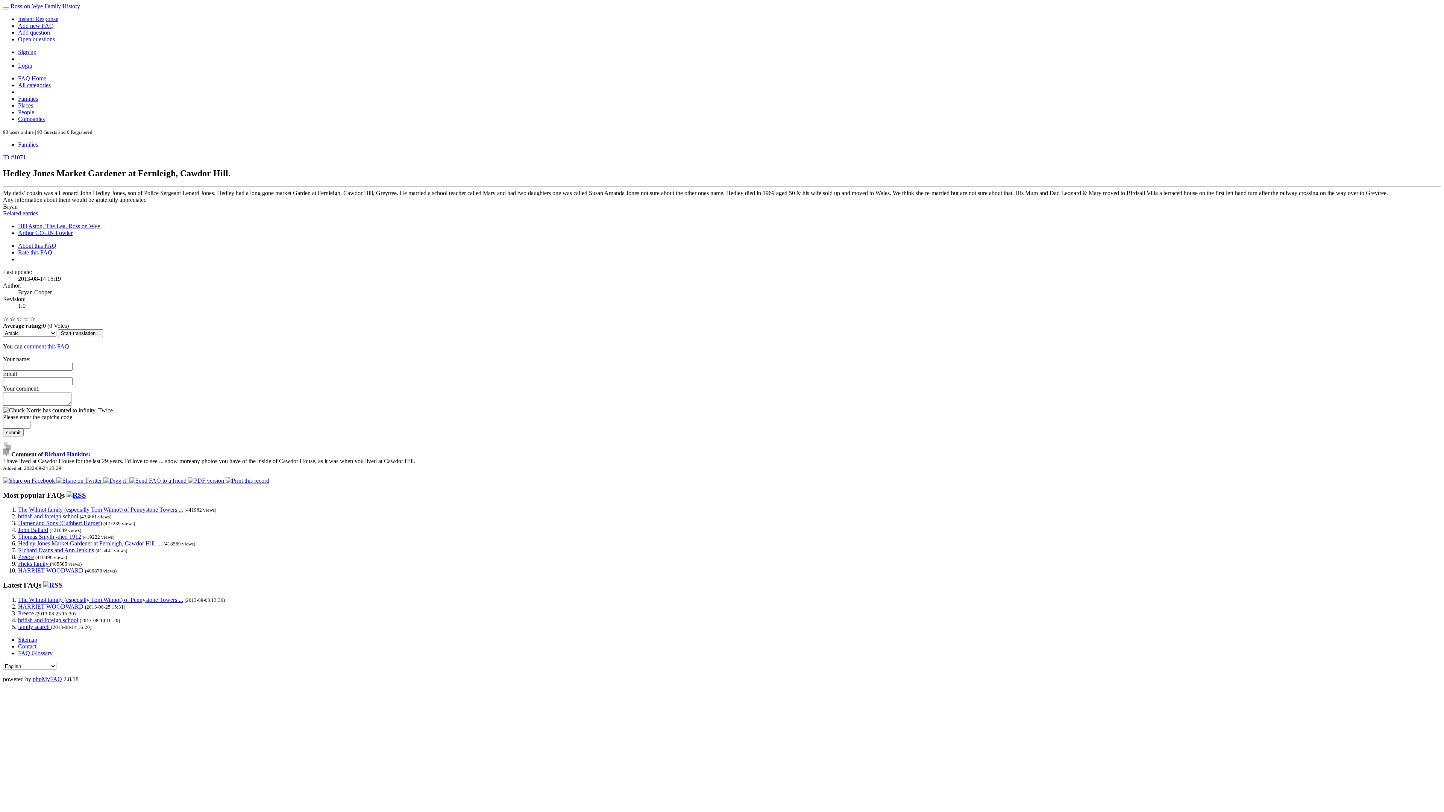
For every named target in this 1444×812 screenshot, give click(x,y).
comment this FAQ (46, 346)
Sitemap (27, 639)
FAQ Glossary (35, 653)
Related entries (20, 213)
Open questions (36, 39)
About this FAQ (37, 245)
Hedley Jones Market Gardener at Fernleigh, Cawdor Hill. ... (90, 543)
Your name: (16, 359)
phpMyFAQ (47, 679)
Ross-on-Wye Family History (45, 6)
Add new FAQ (36, 26)
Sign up (27, 52)
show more (178, 461)
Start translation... (80, 333)
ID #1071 (14, 157)
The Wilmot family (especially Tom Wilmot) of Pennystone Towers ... (100, 509)
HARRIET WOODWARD (50, 570)
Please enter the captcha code (37, 417)
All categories (34, 85)
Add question (34, 32)
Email (10, 374)
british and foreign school (48, 516)
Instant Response (38, 19)
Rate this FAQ (35, 252)
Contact (27, 646)
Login (25, 65)
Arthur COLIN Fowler (45, 233)
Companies (31, 119)
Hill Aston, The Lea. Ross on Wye (59, 226)
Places (25, 105)
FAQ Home (32, 78)
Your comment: (21, 388)
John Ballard (33, 530)
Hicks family (34, 564)
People (26, 112)
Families (28, 98)
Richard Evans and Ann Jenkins (56, 550)
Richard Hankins (66, 454)
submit (13, 432)
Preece (26, 557)
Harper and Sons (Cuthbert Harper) (60, 523)
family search (34, 627)
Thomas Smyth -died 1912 (49, 536)
